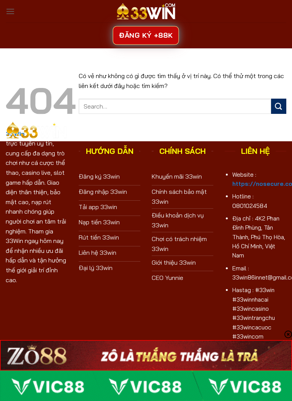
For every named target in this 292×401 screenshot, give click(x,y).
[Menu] (10, 11)
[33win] (146, 11)
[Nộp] (278, 106)
